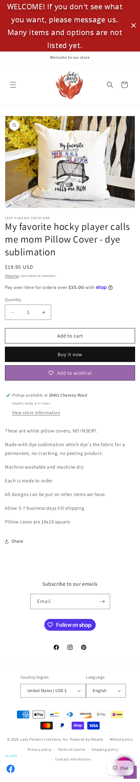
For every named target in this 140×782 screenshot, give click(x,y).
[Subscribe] (102, 601)
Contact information (73, 759)
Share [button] (17, 541)
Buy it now (70, 354)
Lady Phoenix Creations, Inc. (45, 739)
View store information (36, 412)
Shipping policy (105, 749)
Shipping (12, 276)
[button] (13, 85)
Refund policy (121, 739)
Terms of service (71, 749)
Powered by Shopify (87, 739)
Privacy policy (40, 749)
